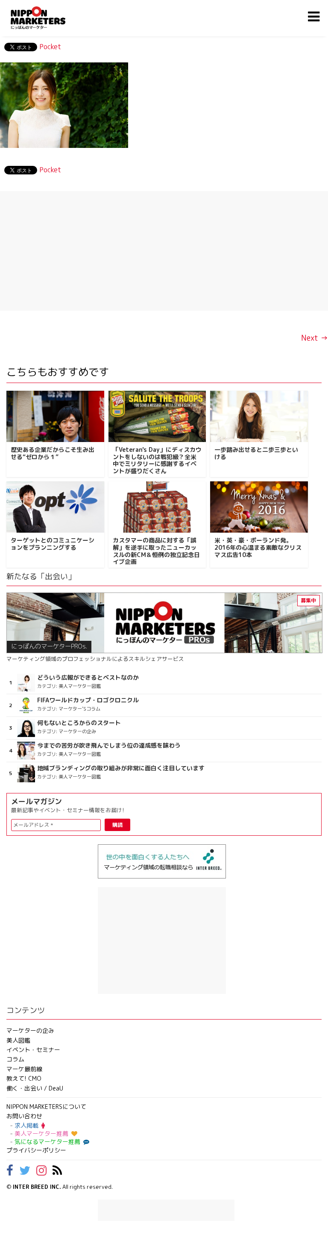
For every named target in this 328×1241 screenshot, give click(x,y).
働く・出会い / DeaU (34, 1088)
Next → (314, 338)
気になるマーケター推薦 (47, 1142)
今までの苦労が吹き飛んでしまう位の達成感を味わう (109, 746)
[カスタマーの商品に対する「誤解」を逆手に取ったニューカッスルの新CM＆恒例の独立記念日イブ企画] (157, 507)
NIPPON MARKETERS (46, 17)
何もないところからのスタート (79, 723)
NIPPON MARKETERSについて (46, 1106)
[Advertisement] (164, 251)
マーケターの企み (30, 1030)
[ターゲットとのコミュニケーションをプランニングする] (55, 507)
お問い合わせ (24, 1116)
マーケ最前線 (24, 1069)
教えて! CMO (23, 1078)
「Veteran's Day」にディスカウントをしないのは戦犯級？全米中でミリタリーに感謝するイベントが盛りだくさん (157, 460)
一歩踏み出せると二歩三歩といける (256, 453)
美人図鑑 (18, 1040)
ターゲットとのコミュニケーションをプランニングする (52, 543)
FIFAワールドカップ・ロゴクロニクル (88, 700)
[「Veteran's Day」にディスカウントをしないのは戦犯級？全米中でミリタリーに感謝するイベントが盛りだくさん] (157, 416)
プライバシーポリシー (36, 1150)
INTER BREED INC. (37, 1187)
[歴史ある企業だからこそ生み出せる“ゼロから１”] (55, 416)
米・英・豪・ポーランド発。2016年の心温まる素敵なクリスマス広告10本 (258, 547)
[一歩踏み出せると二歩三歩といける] (259, 416)
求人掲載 (26, 1125)
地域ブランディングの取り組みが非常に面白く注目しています (121, 768)
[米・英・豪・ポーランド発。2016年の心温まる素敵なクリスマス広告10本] (259, 507)
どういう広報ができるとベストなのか (88, 678)
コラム (15, 1059)
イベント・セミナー (33, 1050)
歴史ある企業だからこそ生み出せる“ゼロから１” (52, 453)
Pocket (50, 46)
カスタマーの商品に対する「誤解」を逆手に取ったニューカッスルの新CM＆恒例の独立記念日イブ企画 (156, 551)
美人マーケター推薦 (41, 1133)
